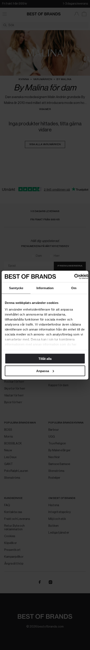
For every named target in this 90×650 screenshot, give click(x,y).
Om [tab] (73, 288)
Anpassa (42, 370)
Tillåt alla (45, 358)
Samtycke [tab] (16, 288)
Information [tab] (45, 288)
